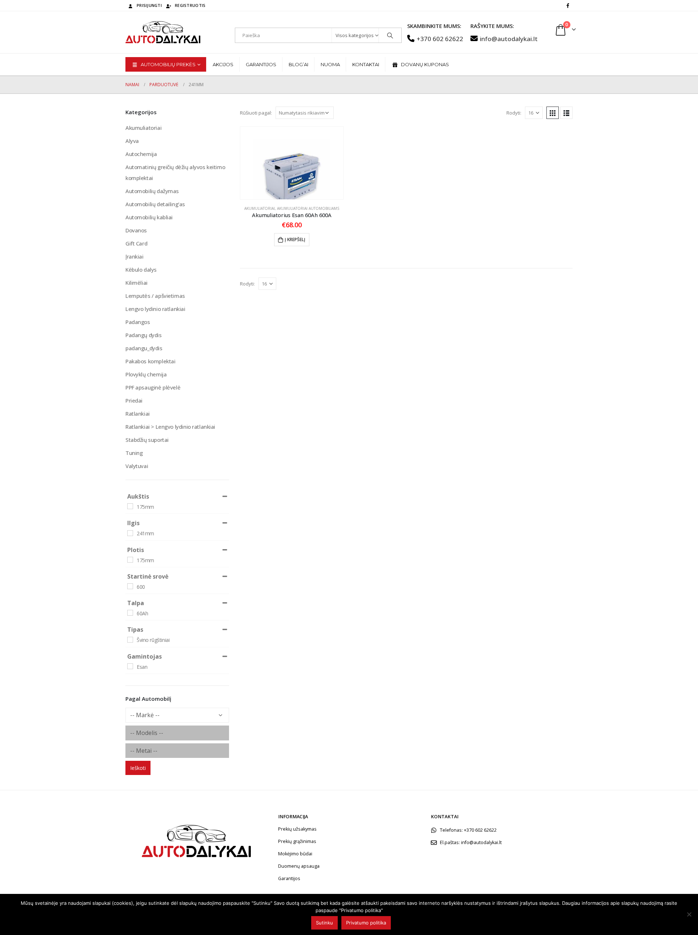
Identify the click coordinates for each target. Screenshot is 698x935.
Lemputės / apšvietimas (155, 295)
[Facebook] (568, 5)
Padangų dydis (143, 335)
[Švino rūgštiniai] (130, 640)
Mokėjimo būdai (295, 854)
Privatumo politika (366, 923)
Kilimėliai (136, 282)
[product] (291, 163)
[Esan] (130, 666)
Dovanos (136, 230)
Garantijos (261, 64)
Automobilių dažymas (152, 191)
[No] (689, 914)
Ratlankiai (137, 413)
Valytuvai (136, 466)
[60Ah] (130, 613)
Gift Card (136, 243)
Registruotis (190, 5)
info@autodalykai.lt (509, 39)
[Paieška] (390, 35)
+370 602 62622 (440, 39)
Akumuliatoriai (259, 208)
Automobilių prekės (168, 64)
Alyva (132, 140)
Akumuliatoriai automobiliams (308, 208)
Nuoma (330, 64)
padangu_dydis (144, 348)
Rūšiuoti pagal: (256, 112)
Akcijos (223, 64)
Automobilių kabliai (149, 217)
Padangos (137, 321)
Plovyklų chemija (146, 374)
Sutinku (324, 923)
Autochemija (141, 153)
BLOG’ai (298, 64)
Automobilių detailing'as (155, 204)
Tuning (134, 452)
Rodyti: (513, 112)
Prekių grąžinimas (297, 841)
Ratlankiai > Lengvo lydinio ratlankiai (170, 426)
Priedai (134, 400)
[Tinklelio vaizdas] (552, 113)
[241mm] (130, 533)
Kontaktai (365, 64)
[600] (130, 586)
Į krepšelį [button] (295, 239)
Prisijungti (149, 5)
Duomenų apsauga (299, 866)
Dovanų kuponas (425, 64)
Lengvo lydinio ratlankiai (155, 308)
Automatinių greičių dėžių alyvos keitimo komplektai (175, 172)
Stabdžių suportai (147, 439)
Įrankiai (134, 256)
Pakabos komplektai (150, 361)
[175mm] (130, 506)
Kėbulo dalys (141, 269)
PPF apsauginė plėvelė (152, 387)
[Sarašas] (566, 113)
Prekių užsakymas (297, 829)
